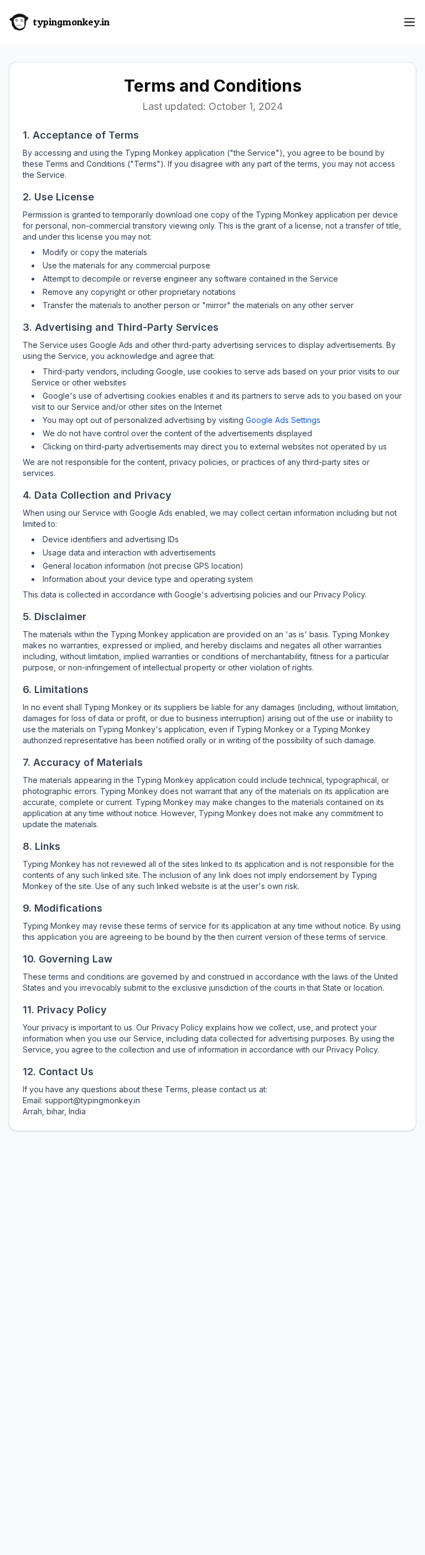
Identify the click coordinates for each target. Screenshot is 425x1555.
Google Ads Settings (283, 420)
